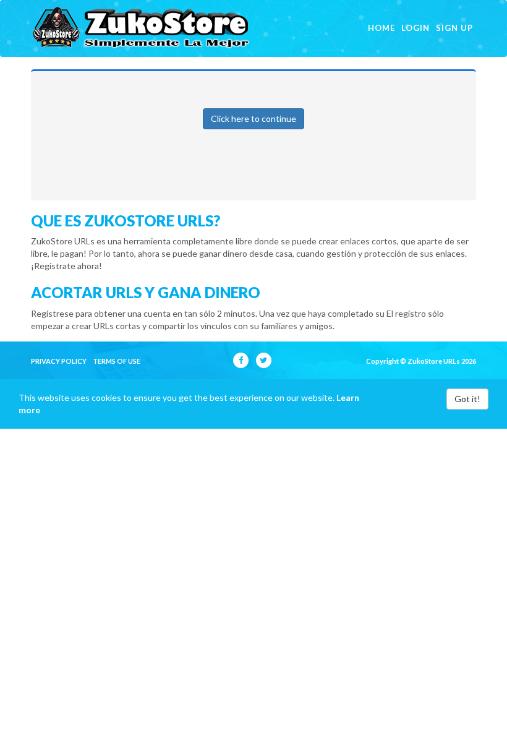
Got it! (467, 398)
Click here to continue (253, 118)
